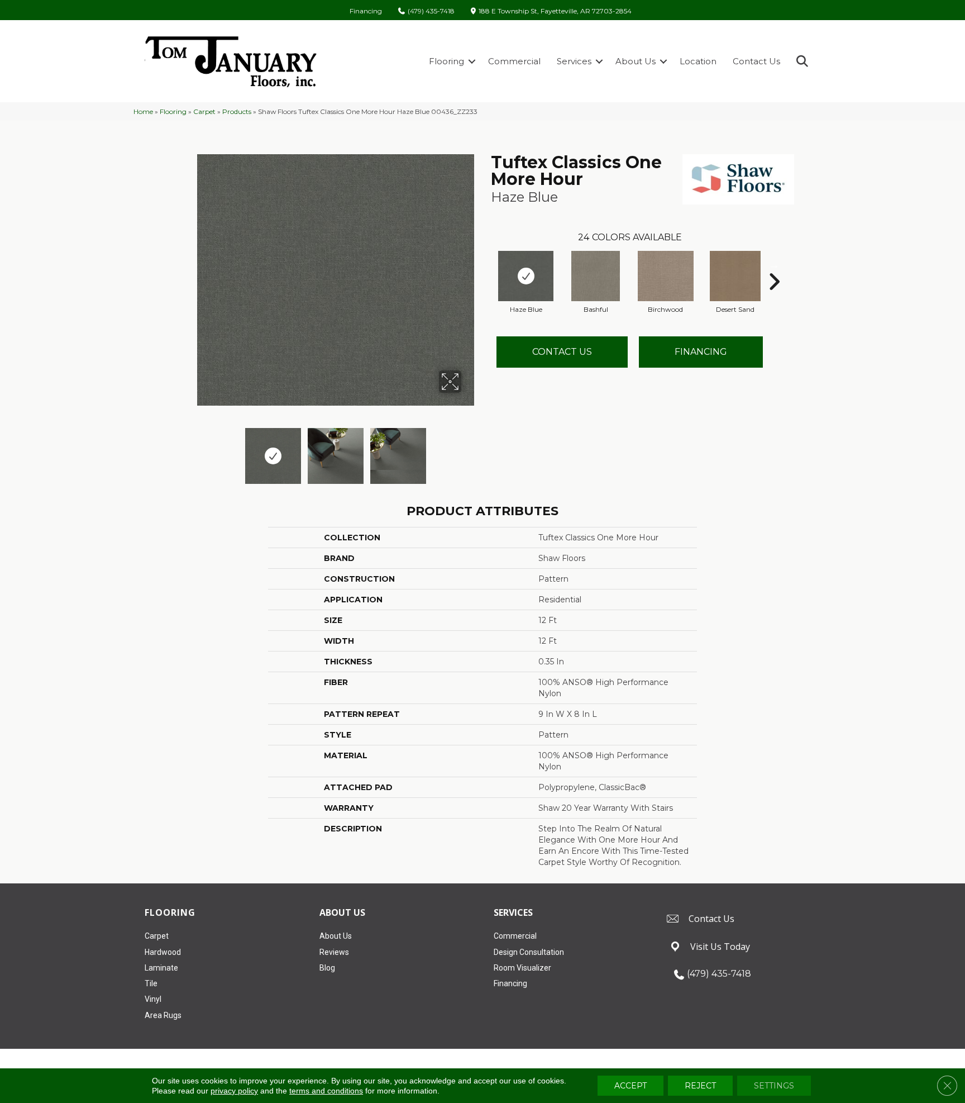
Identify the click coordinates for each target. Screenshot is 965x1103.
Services (574, 61)
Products (236, 111)
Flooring (446, 61)
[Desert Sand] (735, 276)
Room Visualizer (522, 967)
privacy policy (234, 1090)
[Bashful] (595, 276)
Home (143, 111)
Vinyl (153, 999)
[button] (472, 61)
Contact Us (756, 61)
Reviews (334, 952)
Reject (700, 1086)
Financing (366, 11)
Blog (327, 967)
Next (468, 450)
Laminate (161, 967)
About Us (635, 61)
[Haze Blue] (525, 276)
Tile (151, 983)
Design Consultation (529, 952)
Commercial (514, 61)
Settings (774, 1086)
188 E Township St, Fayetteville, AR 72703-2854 (555, 11)
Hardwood (163, 952)
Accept (630, 1086)
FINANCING (701, 351)
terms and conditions (326, 1090)
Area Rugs (163, 1015)
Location (698, 61)
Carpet (204, 111)
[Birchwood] (665, 276)
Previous (202, 450)
